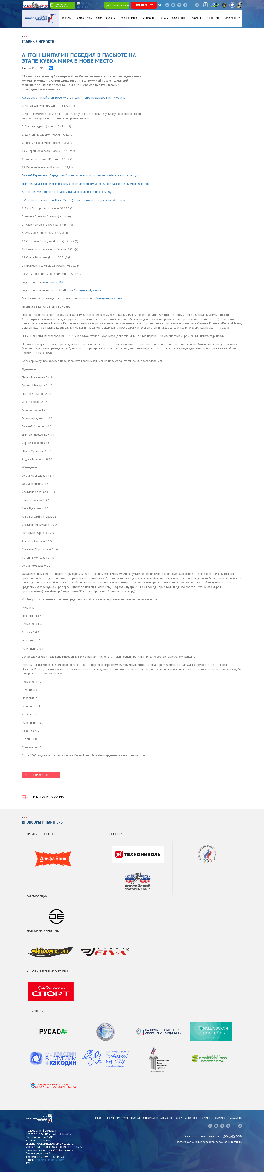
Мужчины (94, 290)
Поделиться (41, 775)
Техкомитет (195, 18)
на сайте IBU (54, 282)
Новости (66, 18)
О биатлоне (213, 18)
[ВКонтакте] (51, 68)
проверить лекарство (119, 5)
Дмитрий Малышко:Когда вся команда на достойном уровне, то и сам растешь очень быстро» (85, 183)
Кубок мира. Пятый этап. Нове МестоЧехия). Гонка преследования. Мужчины (73, 97)
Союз (99, 18)
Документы (178, 18)
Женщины (80, 290)
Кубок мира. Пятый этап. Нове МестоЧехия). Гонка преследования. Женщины (73, 200)
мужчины (116, 298)
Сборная (111, 18)
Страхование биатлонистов (61, 5)
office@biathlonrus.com (50, 1160)
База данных (232, 18)
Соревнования (129, 18)
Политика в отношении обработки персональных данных (208, 1142)
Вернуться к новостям (47, 797)
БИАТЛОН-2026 (84, 18)
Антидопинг (149, 18)
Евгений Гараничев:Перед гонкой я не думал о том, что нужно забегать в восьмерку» (80, 175)
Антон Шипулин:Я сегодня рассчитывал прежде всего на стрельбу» (67, 192)
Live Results (144, 5)
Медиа (164, 18)
